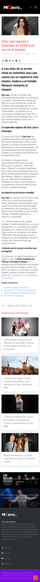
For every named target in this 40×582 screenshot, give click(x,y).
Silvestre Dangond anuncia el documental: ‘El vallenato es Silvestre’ (20, 289)
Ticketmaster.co (17, 275)
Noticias (24, 306)
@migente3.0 (7, 564)
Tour (30, 306)
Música (17, 306)
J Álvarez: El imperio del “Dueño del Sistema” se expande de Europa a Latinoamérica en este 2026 (18, 422)
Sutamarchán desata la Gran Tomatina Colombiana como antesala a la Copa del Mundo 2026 (18, 383)
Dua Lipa (10, 306)
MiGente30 (7, 559)
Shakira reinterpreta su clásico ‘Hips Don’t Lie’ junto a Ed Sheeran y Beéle (20, 458)
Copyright (14, 575)
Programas (17, 54)
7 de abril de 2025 (7, 54)
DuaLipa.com (7, 278)
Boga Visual (27, 578)
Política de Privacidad (26, 575)
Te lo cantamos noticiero (29, 54)
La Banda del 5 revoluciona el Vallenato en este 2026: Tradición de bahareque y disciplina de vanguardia (19, 344)
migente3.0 (7, 548)
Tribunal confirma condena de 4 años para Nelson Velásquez (20, 294)
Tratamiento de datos (9, 578)
